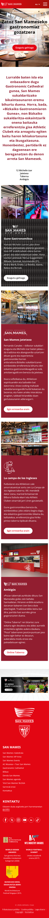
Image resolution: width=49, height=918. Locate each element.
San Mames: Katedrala (13, 753)
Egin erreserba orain (18, 409)
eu (37, 14)
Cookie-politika (27, 909)
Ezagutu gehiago (25, 47)
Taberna (24, 176)
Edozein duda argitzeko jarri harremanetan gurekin (22, 807)
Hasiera (4, 12)
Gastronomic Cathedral (13, 768)
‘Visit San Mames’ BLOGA (14, 783)
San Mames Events (11, 760)
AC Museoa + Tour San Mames (16, 764)
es (38, 10)
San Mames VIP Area (12, 756)
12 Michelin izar (24, 170)
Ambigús (24, 179)
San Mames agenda (12, 779)
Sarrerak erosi (9, 787)
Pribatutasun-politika (10, 909)
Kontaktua (7, 790)
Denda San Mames (11, 775)
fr (37, 20)
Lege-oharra (40, 909)
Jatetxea (24, 173)
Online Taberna (15, 652)
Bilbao (5, 771)
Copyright (19, 912)
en (37, 17)
